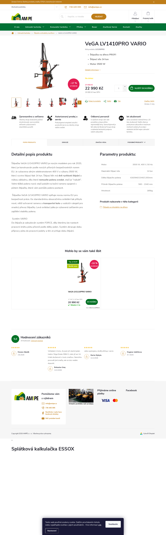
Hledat (99, 16)
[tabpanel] (83, 283)
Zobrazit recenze (37, 341)
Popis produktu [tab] (29, 142)
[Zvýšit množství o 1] (125, 86)
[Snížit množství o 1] (125, 90)
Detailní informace (92, 70)
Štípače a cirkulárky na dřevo (115, 207)
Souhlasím (113, 524)
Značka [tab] (101, 142)
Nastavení (51, 530)
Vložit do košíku (144, 88)
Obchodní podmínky (18, 7)
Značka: (149, 101)
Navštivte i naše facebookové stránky (53, 413)
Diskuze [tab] (65, 142)
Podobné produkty (135, 142)
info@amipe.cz (51, 403)
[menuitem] (16, 27)
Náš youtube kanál (52, 418)
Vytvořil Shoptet (149, 433)
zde (99, 525)
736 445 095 (50, 408)
